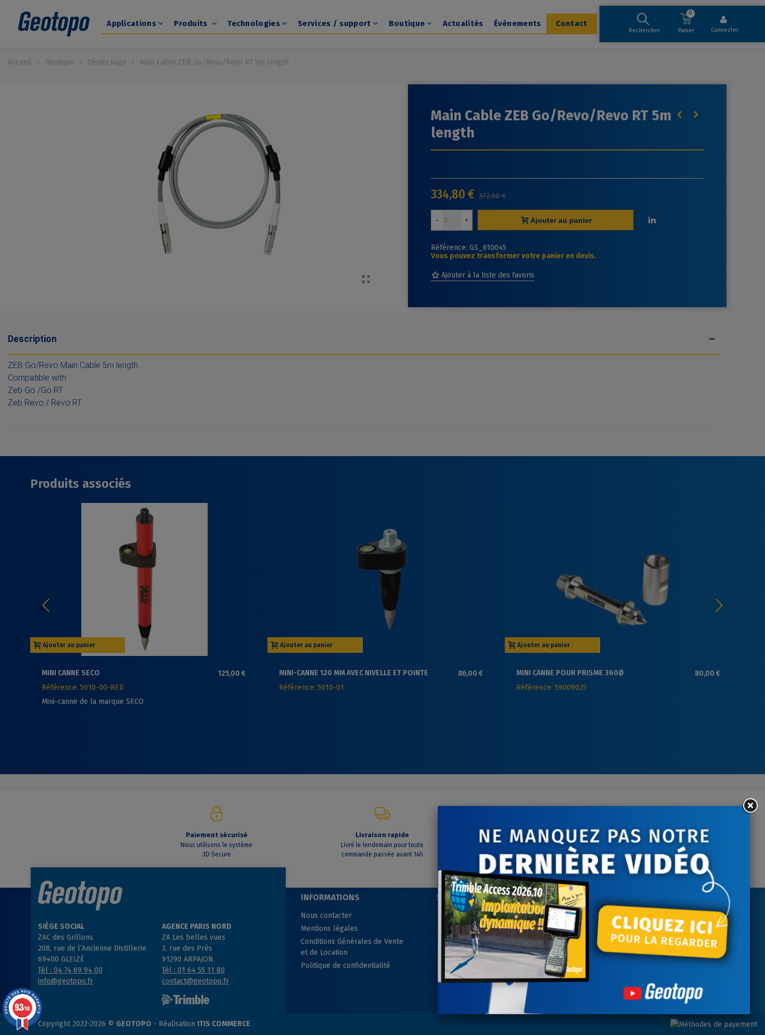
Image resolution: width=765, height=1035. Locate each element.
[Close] (750, 806)
